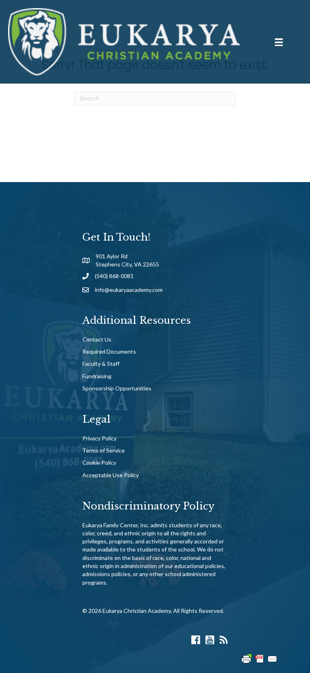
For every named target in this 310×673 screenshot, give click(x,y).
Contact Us (96, 339)
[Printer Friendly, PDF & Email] (259, 658)
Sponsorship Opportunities (116, 388)
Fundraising (96, 376)
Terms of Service (103, 450)
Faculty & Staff (100, 363)
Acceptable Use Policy (110, 475)
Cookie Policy (99, 462)
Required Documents (109, 351)
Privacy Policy (99, 438)
